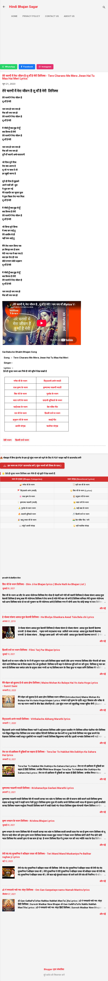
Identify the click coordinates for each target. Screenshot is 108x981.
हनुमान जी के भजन (20, 420)
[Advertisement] (54, 41)
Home (14, 16)
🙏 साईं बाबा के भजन (81, 508)
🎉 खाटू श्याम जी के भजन (27, 520)
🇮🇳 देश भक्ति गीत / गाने (81, 520)
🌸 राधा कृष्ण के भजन (27, 496)
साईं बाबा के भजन (20, 407)
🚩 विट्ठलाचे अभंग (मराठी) (27, 490)
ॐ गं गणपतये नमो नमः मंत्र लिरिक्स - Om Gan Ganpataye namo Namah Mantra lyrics (46, 889)
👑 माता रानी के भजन (81, 502)
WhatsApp (10, 67)
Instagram (46, 67)
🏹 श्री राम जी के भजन (81, 485)
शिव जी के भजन (20, 394)
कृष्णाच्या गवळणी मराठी (52, 387)
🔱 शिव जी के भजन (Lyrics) (81, 490)
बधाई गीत (52, 420)
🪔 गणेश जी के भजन (27, 485)
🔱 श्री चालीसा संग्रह (81, 526)
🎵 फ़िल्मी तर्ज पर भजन (81, 514)
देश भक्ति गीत (52, 407)
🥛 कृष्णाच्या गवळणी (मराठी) (27, 502)
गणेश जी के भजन (20, 381)
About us (69, 16)
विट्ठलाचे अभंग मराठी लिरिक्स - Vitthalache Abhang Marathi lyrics (36, 718)
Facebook (28, 67)
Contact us (52, 16)
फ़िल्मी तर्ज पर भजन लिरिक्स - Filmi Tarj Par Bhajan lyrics (31, 649)
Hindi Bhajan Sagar (23, 7)
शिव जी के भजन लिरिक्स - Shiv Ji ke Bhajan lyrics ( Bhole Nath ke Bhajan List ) (44, 584)
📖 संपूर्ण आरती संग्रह (27, 526)
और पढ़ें (103, 608)
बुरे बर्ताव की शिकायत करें (54, 974)
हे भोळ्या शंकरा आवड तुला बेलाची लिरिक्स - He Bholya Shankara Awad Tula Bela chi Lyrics (48, 617)
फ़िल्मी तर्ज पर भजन (52, 413)
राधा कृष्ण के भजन (20, 387)
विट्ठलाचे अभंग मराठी (52, 381)
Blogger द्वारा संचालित (54, 969)
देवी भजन (8, 440)
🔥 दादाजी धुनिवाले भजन (27, 514)
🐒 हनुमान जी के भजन (81, 496)
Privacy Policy (31, 16)
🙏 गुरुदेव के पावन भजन (27, 508)
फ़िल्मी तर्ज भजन (22, 440)
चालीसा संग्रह (52, 426)
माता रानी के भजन (20, 400)
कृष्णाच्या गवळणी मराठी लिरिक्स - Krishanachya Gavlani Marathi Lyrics (38, 787)
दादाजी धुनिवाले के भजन (52, 400)
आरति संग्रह (20, 426)
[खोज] (104, 7)
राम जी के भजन (20, 413)
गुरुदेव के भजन (52, 394)
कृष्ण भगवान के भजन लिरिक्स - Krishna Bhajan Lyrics (28, 820)
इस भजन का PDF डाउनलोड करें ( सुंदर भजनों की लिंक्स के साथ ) (34, 465)
